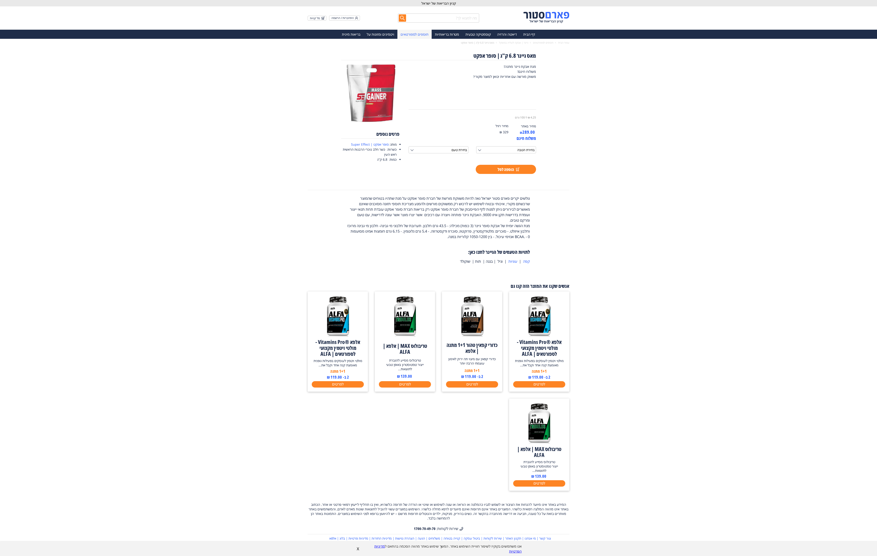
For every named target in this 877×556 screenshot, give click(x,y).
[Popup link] (370, 93)
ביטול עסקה (472, 538)
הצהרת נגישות (404, 538)
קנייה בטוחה (452, 538)
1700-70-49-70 (425, 528)
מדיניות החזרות (382, 538)
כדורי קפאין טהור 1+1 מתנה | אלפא (472, 347)
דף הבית (529, 34)
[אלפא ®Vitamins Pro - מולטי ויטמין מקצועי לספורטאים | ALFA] (539, 335)
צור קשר (545, 538)
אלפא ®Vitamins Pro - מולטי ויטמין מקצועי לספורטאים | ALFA (539, 347)
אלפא (332, 538)
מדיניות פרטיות (358, 538)
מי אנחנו (530, 538)
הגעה (421, 538)
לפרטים (539, 384)
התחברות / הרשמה (342, 18)
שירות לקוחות (492, 538)
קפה (526, 261)
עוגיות (512, 261)
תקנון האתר (513, 538)
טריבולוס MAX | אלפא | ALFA (405, 348)
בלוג (342, 538)
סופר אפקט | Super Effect (370, 144)
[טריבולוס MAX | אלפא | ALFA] (405, 335)
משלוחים (434, 538)
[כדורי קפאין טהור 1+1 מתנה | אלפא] (472, 335)
